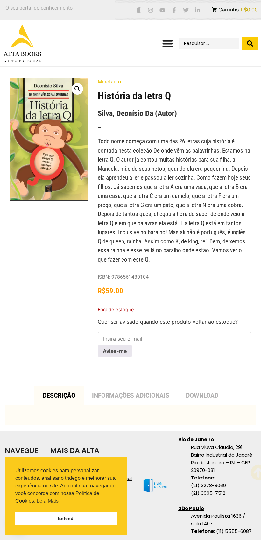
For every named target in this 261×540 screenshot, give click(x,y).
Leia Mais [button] (48, 501)
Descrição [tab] (59, 395)
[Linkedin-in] (197, 10)
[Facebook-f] (174, 10)
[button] (167, 43)
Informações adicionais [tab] (130, 395)
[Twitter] (185, 10)
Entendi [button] (66, 518)
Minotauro (109, 82)
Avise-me (115, 351)
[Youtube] (162, 10)
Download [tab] (202, 395)
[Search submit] (250, 43)
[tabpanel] (130, 415)
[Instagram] (150, 10)
